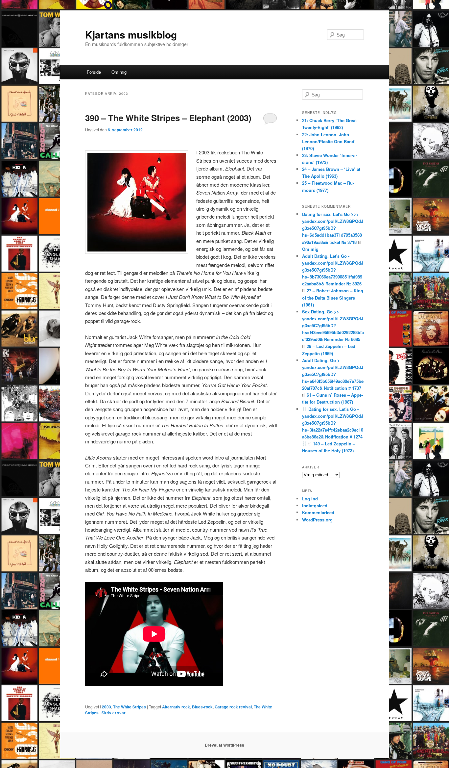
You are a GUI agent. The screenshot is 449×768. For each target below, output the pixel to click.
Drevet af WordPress (224, 745)
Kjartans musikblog (131, 34)
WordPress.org (317, 519)
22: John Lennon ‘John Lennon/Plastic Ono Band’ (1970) (329, 141)
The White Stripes (129, 707)
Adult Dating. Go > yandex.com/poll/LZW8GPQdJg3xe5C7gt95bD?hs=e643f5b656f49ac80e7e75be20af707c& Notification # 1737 (333, 374)
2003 (106, 707)
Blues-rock (202, 707)
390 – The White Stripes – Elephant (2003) (168, 118)
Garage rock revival (233, 707)
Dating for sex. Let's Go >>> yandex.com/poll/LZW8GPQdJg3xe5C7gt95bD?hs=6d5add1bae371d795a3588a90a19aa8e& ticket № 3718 (332, 228)
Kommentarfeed (318, 512)
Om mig (119, 72)
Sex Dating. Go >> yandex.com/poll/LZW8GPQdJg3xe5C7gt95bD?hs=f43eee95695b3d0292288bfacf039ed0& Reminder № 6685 (333, 325)
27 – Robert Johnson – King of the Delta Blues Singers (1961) (332, 297)
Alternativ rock (176, 707)
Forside (94, 72)
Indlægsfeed (314, 505)
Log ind (310, 498)
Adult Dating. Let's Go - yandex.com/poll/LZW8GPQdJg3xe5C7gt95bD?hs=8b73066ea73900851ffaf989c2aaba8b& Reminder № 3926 (332, 270)
